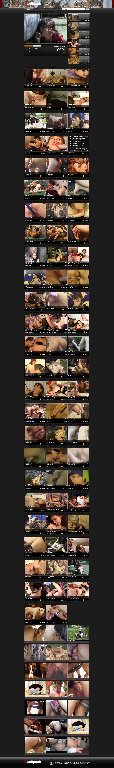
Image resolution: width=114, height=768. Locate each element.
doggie (73, 86)
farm (49, 131)
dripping (73, 399)
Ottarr (65, 1)
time (27, 265)
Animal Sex (85, 6)
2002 (49, 533)
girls (75, 86)
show (71, 354)
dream (49, 287)
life (27, 131)
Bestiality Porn (76, 6)
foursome (71, 176)
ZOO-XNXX (66, 6)
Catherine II (85, 5)
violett (54, 131)
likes (49, 153)
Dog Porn (66, 5)
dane (31, 220)
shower (71, 131)
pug (49, 265)
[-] (65, 53)
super (29, 153)
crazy (54, 176)
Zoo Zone (85, 2)
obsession (72, 555)
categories (38, 9)
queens (28, 533)
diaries (28, 220)
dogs (49, 198)
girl (27, 153)
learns (51, 376)
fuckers (28, 86)
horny (31, 354)
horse (51, 131)
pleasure (50, 86)
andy (51, 153)
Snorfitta (65, 3)
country (29, 131)
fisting (55, 332)
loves (74, 265)
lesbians (71, 265)
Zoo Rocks (85, 1)
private (52, 287)
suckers (71, 153)
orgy (51, 198)
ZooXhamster (76, 1)
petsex (52, 443)
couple (28, 354)
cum (70, 86)
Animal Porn (85, 3)
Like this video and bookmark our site (82, 15)
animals (28, 109)
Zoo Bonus (75, 5)
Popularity (47, 9)
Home (28, 9)
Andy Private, (32, 49)
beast (71, 220)
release (73, 220)
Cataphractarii (76, 3)
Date (56, 9)
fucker (49, 109)
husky (52, 109)
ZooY (65, 2)
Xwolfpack (32, 4)
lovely (28, 577)
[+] (63, 53)
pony (29, 51)
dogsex (54, 533)
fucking (31, 109)
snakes (30, 577)
